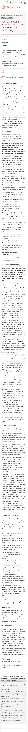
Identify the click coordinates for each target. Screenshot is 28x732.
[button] (23, 7)
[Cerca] (7, 2)
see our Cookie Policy (17, 720)
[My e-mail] (21, 2)
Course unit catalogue (7, 17)
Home (3, 13)
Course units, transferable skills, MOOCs (11, 15)
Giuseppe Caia (11, 37)
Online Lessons (10, 72)
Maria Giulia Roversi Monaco (12, 51)
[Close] (24, 684)
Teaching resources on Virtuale (14, 77)
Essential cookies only (13, 726)
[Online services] (14, 2)
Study (7, 13)
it (24, 2)
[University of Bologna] (10, 7)
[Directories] (11, 2)
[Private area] (18, 2)
